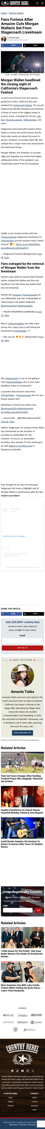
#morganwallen (25, 305)
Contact (34, 1101)
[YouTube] (22, 1069)
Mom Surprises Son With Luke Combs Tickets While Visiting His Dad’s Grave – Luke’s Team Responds (21, 987)
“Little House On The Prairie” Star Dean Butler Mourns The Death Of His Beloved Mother (21, 953)
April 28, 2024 (7, 421)
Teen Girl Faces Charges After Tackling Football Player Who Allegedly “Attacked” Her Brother (22, 777)
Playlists (11, 1105)
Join (38, 909)
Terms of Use (32, 1123)
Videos (10, 1101)
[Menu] (42, 3)
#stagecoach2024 (9, 305)
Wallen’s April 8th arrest (20, 445)
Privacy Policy (23, 1123)
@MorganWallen (16, 322)
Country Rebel (10, 1092)
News (11, 1097)
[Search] (37, 3)
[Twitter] (32, 1069)
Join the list (22, 647)
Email (22, 634)
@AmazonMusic (8, 237)
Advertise (34, 1105)
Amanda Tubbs (14, 38)
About (34, 1097)
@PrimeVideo (7, 241)
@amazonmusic (30, 294)
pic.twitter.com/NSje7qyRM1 (14, 411)
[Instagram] (27, 1069)
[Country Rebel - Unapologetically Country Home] (15, 3)
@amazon (17, 294)
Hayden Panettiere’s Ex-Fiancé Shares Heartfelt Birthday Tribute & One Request (22, 810)
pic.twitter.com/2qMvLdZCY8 (14, 248)
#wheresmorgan (25, 407)
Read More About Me (22, 732)
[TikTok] (17, 1069)
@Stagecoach (11, 377)
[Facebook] (12, 1069)
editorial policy (35, 739)
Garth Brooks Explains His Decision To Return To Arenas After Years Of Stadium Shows (22, 843)
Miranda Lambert (14, 120)
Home (4, 13)
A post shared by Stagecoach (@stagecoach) (22, 566)
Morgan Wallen (16, 13)
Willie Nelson (30, 120)
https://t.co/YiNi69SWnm (28, 244)
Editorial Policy (13, 1123)
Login (34, 1109)
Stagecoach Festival (22, 105)
